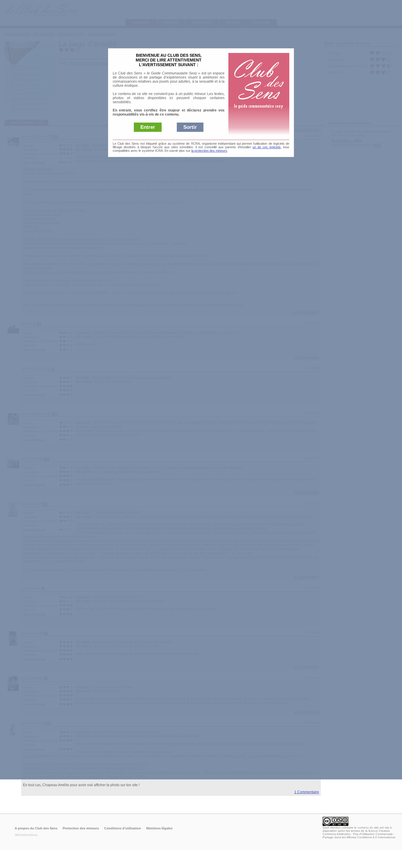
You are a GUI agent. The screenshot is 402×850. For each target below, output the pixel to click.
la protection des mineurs (209, 150)
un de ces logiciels (267, 147)
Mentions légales (159, 828)
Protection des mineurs (81, 828)
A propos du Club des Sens (36, 828)
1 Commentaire (306, 792)
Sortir (190, 127)
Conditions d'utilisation (122, 828)
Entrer (147, 127)
